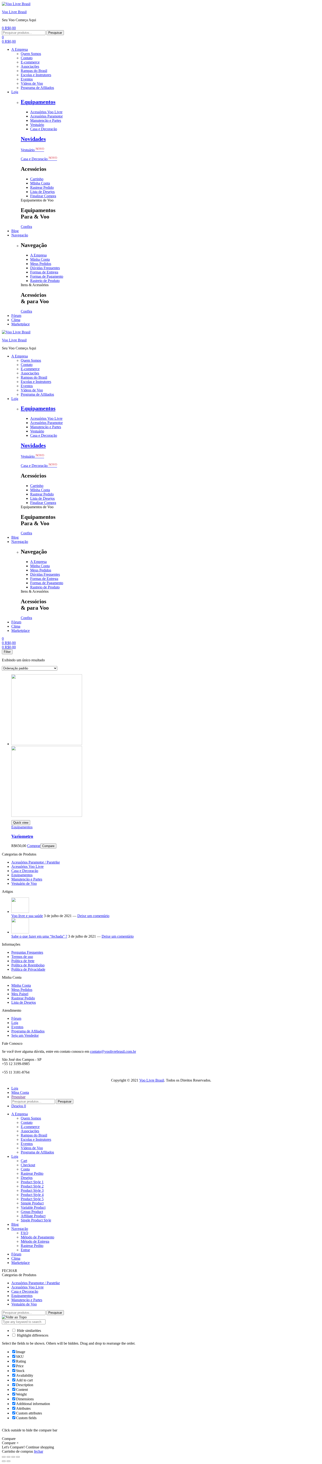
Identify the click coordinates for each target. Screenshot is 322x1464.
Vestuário (32, 150)
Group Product (32, 1212)
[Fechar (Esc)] (4, 1457)
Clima (15, 1258)
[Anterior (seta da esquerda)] (4, 1461)
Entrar (25, 1250)
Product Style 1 (32, 1182)
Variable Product (33, 1207)
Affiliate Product (33, 1216)
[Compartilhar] (8, 1457)
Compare (48, 846)
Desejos (27, 1178)
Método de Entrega (35, 1241)
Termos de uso (22, 957)
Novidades (33, 139)
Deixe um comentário (93, 916)
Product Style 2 (32, 1186)
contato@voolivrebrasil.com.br (113, 1051)
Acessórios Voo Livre (27, 866)
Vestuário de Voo (24, 883)
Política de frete (22, 961)
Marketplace (20, 1263)
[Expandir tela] (13, 1457)
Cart (24, 1161)
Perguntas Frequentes (27, 952)
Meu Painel (19, 994)
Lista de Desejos (23, 1002)
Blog (15, 1224)
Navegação (19, 1229)
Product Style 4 (32, 1195)
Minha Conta (21, 985)
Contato (27, 1122)
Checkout (28, 1165)
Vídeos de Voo (32, 1148)
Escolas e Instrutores (36, 1139)
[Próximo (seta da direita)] (8, 1461)
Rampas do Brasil (34, 1135)
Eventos (17, 1027)
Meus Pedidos (21, 990)
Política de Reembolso (28, 965)
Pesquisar (55, 32)
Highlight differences (32, 1335)
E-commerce (30, 1127)
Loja (14, 1023)
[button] (26, 227)
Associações (30, 1131)
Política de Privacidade (28, 969)
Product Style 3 (32, 1190)
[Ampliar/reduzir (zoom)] (18, 1457)
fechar (38, 1451)
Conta (25, 1169)
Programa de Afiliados (28, 1031)
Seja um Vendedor (25, 1035)
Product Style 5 (32, 1199)
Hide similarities (28, 1331)
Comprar (33, 846)
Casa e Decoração (39, 159)
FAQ (24, 1233)
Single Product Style (36, 1220)
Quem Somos (31, 1118)
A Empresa (19, 1114)
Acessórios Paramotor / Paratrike (35, 862)
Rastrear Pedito (32, 1173)
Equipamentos (38, 102)
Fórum (16, 1018)
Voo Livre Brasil (14, 12)
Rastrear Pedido (23, 998)
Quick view (20, 822)
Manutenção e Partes (26, 879)
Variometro (22, 836)
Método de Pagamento (37, 1237)
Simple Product (32, 1203)
